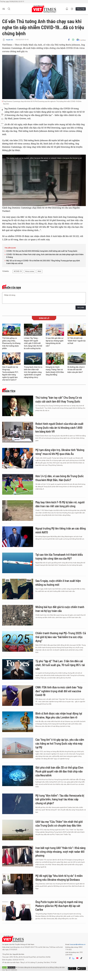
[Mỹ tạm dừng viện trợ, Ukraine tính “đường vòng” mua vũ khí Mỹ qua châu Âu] (17, 458)
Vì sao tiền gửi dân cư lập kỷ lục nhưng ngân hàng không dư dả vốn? (54, 342)
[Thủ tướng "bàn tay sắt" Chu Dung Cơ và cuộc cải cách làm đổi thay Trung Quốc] (17, 406)
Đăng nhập (81, 9)
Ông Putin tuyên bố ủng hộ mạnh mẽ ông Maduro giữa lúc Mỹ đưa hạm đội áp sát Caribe (59, 905)
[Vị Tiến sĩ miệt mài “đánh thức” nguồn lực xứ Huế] (76, 330)
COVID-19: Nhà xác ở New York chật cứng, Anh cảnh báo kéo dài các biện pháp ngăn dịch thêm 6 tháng (45, 255)
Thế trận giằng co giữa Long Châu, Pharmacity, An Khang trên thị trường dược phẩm (11, 343)
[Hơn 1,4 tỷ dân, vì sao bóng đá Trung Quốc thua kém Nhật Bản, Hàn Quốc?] (17, 484)
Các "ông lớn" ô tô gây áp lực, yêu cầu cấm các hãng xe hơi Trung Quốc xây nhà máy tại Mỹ (59, 743)
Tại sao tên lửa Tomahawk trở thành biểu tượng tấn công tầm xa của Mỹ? (59, 556)
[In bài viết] (73, 39)
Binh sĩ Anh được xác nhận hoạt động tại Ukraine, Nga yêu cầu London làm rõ (58, 715)
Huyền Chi (9, 40)
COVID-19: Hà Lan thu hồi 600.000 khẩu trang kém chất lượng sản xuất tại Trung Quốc (41, 251)
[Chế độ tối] (72, 9)
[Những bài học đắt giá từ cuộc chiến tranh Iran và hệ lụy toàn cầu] (17, 615)
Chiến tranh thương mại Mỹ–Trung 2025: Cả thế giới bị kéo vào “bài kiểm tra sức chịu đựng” (60, 637)
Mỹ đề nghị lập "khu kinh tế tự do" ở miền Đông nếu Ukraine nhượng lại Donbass (59, 877)
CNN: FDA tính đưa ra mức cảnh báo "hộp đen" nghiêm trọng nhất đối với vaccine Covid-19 (58, 691)
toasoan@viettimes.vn (77, 944)
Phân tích (9, 391)
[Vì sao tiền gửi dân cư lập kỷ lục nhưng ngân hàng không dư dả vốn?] (55, 330)
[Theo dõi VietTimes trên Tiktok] (81, 958)
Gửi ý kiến (80, 307)
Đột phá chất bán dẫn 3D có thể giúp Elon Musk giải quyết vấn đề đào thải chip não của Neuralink (59, 771)
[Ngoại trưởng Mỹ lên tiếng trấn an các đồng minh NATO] (17, 536)
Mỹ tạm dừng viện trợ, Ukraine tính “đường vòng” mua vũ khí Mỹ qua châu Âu (59, 451)
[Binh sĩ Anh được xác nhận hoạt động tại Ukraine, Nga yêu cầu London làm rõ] (17, 721)
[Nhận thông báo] (67, 9)
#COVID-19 (18, 271)
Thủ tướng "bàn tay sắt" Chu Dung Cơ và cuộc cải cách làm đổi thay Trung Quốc (58, 399)
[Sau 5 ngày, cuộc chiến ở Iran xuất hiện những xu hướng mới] (17, 589)
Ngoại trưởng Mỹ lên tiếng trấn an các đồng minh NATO (60, 530)
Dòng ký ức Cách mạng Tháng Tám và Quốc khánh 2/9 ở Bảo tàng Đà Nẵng (55, 371)
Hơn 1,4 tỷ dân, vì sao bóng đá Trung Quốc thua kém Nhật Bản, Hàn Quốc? (59, 478)
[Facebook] (69, 40)
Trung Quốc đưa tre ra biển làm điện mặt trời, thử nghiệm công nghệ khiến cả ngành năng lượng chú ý (33, 372)
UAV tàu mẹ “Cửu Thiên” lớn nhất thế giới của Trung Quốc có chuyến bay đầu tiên (59, 823)
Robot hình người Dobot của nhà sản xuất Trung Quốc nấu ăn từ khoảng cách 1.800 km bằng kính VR (59, 427)
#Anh (39, 271)
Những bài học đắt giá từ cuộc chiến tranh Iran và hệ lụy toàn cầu (59, 608)
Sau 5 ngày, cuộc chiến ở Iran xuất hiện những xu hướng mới (58, 582)
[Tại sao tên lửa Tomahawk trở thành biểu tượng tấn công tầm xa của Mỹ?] (17, 563)
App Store (72, 968)
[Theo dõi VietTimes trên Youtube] (77, 958)
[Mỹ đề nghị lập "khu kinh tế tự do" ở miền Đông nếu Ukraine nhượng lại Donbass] (17, 884)
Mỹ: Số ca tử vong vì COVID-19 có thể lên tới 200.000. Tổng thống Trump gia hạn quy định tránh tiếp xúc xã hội (43, 262)
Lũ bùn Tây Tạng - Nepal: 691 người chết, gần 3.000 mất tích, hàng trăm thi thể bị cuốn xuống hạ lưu (33, 343)
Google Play (81, 968)
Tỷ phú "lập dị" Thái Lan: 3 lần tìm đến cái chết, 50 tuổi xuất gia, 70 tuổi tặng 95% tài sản (60, 665)
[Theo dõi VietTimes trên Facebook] (70, 958)
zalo (73, 958)
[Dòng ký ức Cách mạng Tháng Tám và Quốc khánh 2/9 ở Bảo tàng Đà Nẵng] (55, 358)
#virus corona (29, 271)
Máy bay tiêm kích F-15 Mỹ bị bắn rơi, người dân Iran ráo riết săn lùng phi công (60, 504)
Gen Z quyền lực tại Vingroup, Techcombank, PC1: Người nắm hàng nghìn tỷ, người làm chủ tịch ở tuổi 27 (10, 373)
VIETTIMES (44, 9)
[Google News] (81, 40)
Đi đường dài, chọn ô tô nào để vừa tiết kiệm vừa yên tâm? (75, 369)
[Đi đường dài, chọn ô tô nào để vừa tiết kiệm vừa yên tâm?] (76, 358)
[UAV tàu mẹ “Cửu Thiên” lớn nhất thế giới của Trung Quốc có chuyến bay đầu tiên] (17, 830)
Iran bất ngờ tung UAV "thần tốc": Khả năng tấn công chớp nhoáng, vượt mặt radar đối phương (60, 851)
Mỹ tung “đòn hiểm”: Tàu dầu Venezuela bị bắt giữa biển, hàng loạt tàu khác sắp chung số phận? (59, 799)
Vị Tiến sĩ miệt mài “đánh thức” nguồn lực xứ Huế (76, 340)
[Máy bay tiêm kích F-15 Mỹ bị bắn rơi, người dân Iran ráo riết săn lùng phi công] (17, 510)
